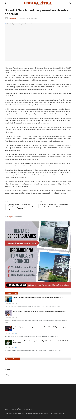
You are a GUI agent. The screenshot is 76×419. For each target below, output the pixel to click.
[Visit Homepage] (38, 3)
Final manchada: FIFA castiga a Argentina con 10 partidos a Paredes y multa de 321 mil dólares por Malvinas (42, 342)
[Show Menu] (5, 3)
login (10, 217)
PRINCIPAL (29, 409)
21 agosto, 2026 (9, 303)
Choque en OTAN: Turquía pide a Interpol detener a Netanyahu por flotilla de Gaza (38, 297)
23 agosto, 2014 (24, 18)
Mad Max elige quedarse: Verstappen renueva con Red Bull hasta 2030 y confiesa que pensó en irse (42, 328)
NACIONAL (34, 18)
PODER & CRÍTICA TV (17, 409)
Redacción (13, 18)
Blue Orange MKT (19, 413)
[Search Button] (70, 3)
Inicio (6, 409)
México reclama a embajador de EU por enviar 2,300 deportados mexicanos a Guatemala (40, 311)
